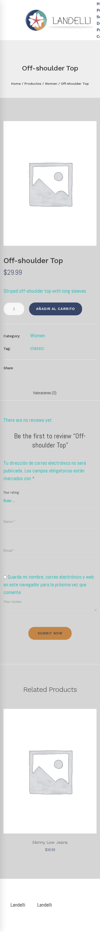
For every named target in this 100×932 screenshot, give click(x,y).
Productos (32, 83)
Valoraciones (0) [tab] (44, 392)
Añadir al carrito (55, 309)
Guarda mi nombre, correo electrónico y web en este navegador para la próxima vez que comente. (48, 584)
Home (16, 83)
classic (37, 348)
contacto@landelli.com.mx (74, 914)
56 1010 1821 (26, 896)
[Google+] (45, 368)
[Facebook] (34, 368)
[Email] (56, 368)
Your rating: (11, 492)
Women (51, 83)
